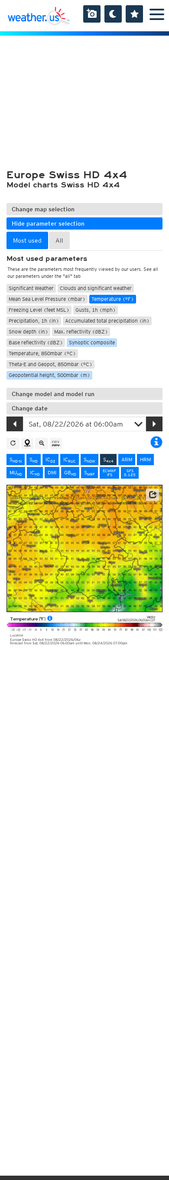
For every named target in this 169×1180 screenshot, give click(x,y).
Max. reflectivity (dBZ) (81, 331)
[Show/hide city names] (56, 443)
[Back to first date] (13, 443)
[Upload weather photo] (92, 14)
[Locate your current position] (27, 443)
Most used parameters (46, 259)
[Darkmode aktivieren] (113, 14)
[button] (152, 495)
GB (70, 472)
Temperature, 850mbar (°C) (42, 353)
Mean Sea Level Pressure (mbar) (47, 299)
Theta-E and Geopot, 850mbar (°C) (50, 364)
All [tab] (59, 240)
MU (16, 472)
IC (50, 459)
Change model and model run (53, 393)
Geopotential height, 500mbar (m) (49, 375)
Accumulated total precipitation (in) (107, 320)
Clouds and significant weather (96, 288)
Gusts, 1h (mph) (95, 310)
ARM (126, 459)
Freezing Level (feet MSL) (39, 310)
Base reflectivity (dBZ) (36, 342)
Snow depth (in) (28, 331)
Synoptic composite (92, 342)
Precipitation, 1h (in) (34, 320)
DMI (52, 472)
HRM (145, 459)
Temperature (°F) (112, 299)
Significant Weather (31, 288)
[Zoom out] (41, 443)
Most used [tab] (27, 240)
